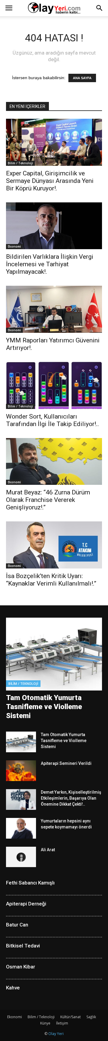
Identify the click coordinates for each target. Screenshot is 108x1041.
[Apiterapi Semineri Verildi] (21, 770)
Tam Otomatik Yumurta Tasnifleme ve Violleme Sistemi (44, 707)
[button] (99, 8)
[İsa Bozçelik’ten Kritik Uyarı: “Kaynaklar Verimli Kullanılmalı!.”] (54, 544)
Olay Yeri (56, 1033)
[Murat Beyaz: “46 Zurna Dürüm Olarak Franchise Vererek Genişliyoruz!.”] (54, 461)
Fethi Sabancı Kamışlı (30, 883)
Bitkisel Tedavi (23, 946)
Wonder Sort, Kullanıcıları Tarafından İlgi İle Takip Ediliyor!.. (52, 420)
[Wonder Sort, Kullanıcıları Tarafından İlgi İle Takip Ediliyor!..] (54, 385)
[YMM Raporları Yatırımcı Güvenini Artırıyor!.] (54, 309)
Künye (45, 1023)
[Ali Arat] (21, 857)
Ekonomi (14, 246)
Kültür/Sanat (70, 1016)
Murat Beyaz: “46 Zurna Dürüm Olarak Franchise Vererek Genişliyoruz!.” (48, 500)
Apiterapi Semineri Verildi (66, 763)
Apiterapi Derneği (26, 904)
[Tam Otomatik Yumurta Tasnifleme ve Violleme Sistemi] (54, 654)
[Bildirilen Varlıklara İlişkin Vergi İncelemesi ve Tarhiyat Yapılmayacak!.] (54, 225)
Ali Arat (48, 849)
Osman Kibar (20, 967)
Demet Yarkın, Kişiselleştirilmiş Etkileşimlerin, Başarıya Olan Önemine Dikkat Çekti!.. (71, 798)
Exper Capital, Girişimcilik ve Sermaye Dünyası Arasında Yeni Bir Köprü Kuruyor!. (50, 181)
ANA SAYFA (82, 78)
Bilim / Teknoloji (20, 163)
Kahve (13, 988)
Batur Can (17, 925)
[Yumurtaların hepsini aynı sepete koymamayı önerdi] (21, 828)
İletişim (62, 1023)
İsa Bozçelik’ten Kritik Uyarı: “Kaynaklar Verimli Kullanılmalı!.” (51, 579)
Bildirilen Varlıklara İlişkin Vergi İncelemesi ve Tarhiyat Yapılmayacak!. (49, 264)
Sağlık (91, 1016)
